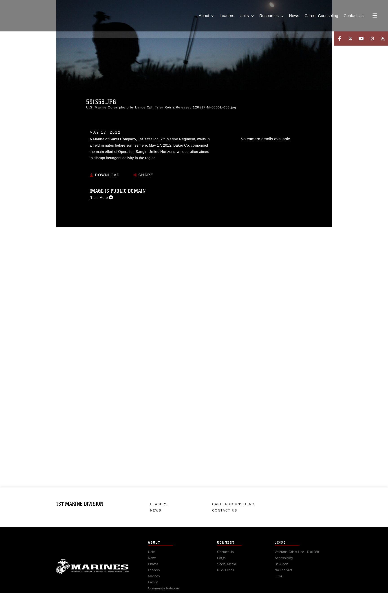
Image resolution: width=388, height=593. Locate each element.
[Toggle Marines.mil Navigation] (375, 16)
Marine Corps (93, 566)
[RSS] (382, 38)
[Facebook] (339, 38)
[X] (350, 38)
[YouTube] (361, 38)
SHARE (145, 175)
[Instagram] (371, 38)
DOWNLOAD (107, 175)
